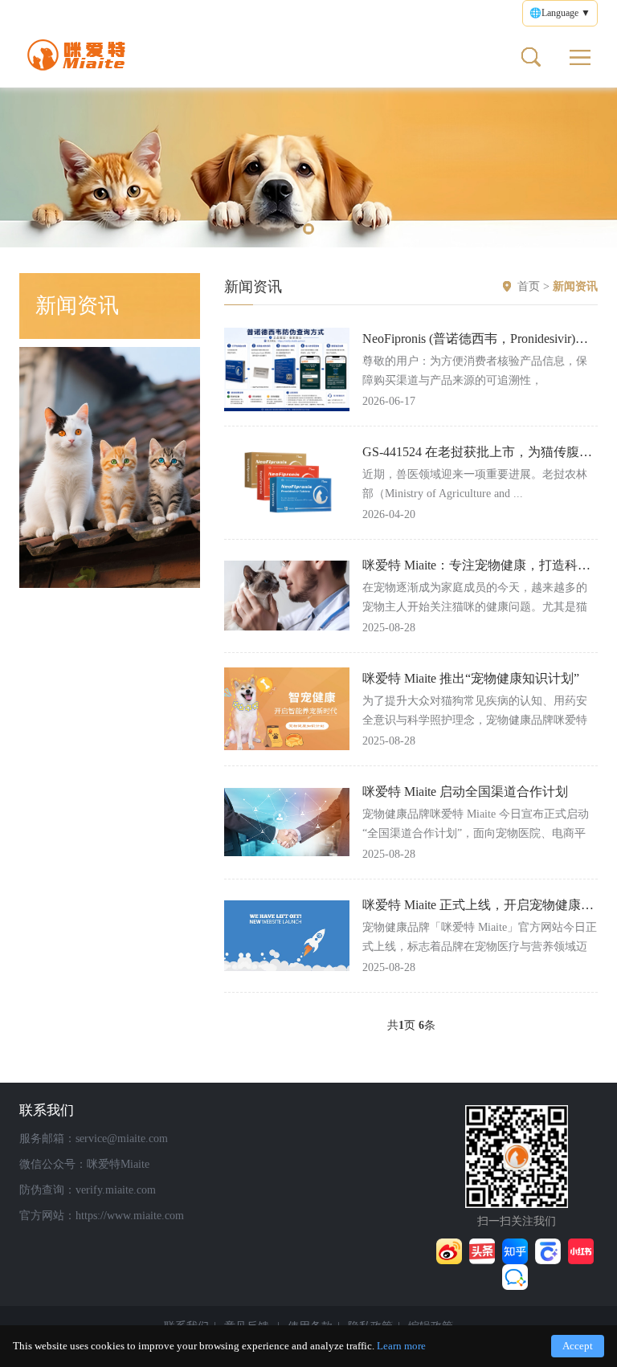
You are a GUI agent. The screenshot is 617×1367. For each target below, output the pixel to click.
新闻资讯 (575, 286)
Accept (577, 1346)
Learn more (401, 1346)
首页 (528, 286)
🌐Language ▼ (559, 12)
